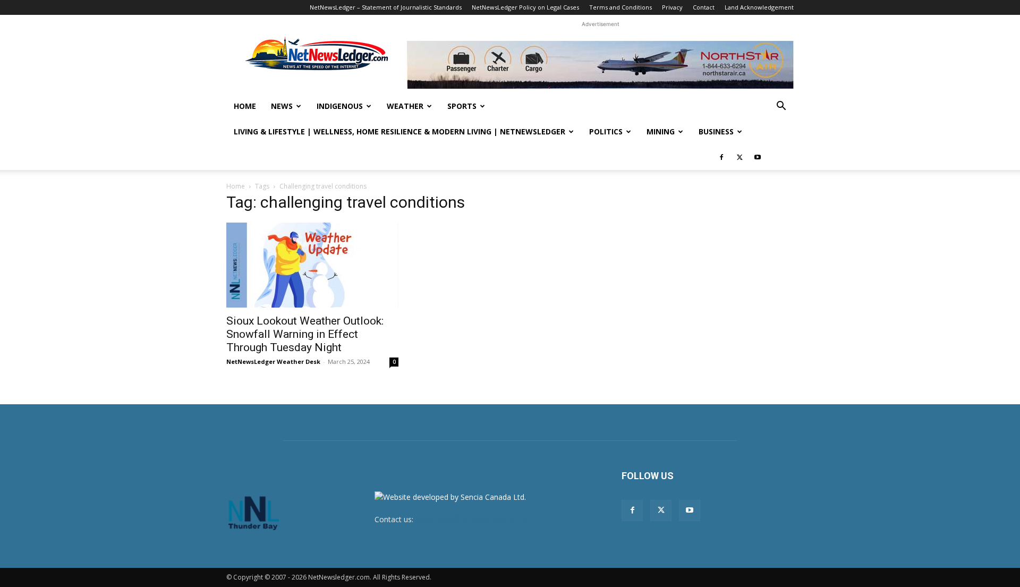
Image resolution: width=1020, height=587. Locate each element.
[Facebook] (721, 157)
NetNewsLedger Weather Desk (273, 361)
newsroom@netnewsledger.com (471, 519)
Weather (405, 106)
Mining (661, 131)
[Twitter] (739, 157)
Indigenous (340, 106)
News (282, 106)
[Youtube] (758, 157)
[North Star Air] (600, 65)
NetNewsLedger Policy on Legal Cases (525, 7)
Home (245, 106)
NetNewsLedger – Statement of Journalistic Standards (386, 7)
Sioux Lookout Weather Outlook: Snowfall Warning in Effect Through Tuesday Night (305, 334)
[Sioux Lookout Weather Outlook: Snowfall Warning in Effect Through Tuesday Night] (312, 265)
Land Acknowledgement (759, 7)
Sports (462, 106)
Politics (606, 131)
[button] (781, 107)
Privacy (672, 7)
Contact (704, 7)
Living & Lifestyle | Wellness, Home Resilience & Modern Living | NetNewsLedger (399, 131)
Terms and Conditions (620, 7)
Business (716, 131)
